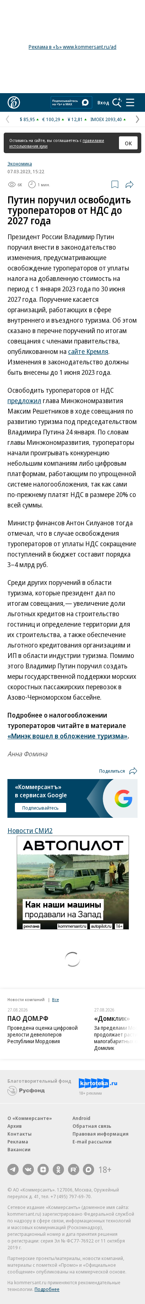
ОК (128, 143)
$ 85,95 (27, 119)
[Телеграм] (13, 1169)
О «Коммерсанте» (29, 1118)
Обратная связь (91, 1126)
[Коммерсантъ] (13, 102)
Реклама (17, 1141)
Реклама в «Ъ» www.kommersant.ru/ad (72, 46)
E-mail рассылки (92, 1141)
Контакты (19, 1133)
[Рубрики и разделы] (130, 102)
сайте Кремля (88, 351)
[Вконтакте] (28, 1169)
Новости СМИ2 (29, 830)
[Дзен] (43, 1169)
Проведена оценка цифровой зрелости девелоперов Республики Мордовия (42, 1034)
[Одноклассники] (58, 1169)
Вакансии (18, 1149)
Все (55, 999)
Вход (103, 102)
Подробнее (47, 1289)
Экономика (19, 163)
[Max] (88, 1169)
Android (81, 1118)
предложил (24, 400)
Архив (14, 1126)
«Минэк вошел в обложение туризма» (67, 735)
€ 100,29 (51, 119)
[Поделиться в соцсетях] (129, 184)
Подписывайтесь (40, 807)
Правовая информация (100, 1133)
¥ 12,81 (75, 119)
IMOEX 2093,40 (106, 119)
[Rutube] (73, 1169)
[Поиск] (117, 102)
